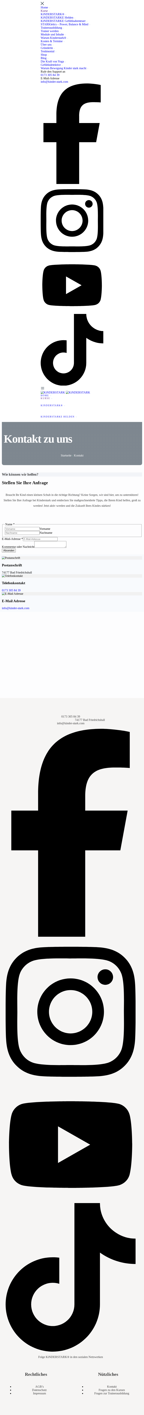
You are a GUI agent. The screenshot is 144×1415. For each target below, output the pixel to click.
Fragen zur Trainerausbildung (111, 1393)
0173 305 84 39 (50, 75)
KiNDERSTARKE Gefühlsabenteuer (63, 21)
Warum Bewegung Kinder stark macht (64, 68)
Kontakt (112, 1386)
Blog (44, 58)
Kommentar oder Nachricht (18, 546)
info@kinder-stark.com (54, 81)
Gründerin (47, 48)
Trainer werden (50, 31)
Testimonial (48, 51)
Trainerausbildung (52, 27)
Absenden (8, 550)
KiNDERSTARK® (53, 14)
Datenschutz (39, 1390)
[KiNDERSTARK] (53, 392)
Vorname (45, 528)
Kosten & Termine (52, 41)
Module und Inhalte (53, 34)
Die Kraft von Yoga (53, 61)
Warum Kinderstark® (54, 37)
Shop (44, 54)
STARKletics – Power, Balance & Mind (65, 24)
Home (45, 7)
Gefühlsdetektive (51, 64)
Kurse (45, 10)
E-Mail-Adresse (12, 538)
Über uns (46, 44)
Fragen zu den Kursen (112, 1390)
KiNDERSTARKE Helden (57, 17)
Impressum (39, 1393)
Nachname (46, 532)
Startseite (66, 455)
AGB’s (39, 1386)
